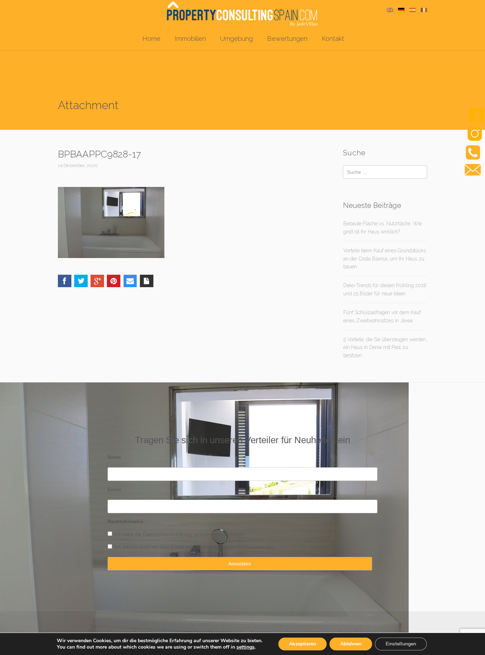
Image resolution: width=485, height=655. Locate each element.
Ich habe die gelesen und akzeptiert (179, 534)
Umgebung (236, 38)
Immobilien (190, 38)
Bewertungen (287, 38)
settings (245, 647)
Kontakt (333, 38)
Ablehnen (350, 643)
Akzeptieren (302, 643)
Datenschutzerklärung (167, 534)
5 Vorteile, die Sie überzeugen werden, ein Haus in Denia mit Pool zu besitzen (385, 347)
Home (151, 38)
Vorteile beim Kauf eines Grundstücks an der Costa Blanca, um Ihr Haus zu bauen (384, 258)
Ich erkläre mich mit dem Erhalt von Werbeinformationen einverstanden (194, 547)
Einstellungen (401, 643)
